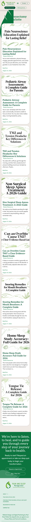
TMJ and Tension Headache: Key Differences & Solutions (14, 154)
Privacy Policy (8, 519)
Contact (24, 3)
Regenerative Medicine (9, 504)
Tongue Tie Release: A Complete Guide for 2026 (15, 405)
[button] (17, 3)
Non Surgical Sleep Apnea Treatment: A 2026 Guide (15, 203)
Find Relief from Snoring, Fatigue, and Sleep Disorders (15, 500)
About (4, 494)
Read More (5, 68)
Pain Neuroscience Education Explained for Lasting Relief (14, 51)
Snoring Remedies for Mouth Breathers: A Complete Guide (13, 304)
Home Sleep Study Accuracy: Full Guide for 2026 (14, 356)
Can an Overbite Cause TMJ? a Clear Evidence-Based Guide (14, 253)
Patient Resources (8, 56)
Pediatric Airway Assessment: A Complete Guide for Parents (15, 102)
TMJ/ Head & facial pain (9, 497)
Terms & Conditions (20, 519)
